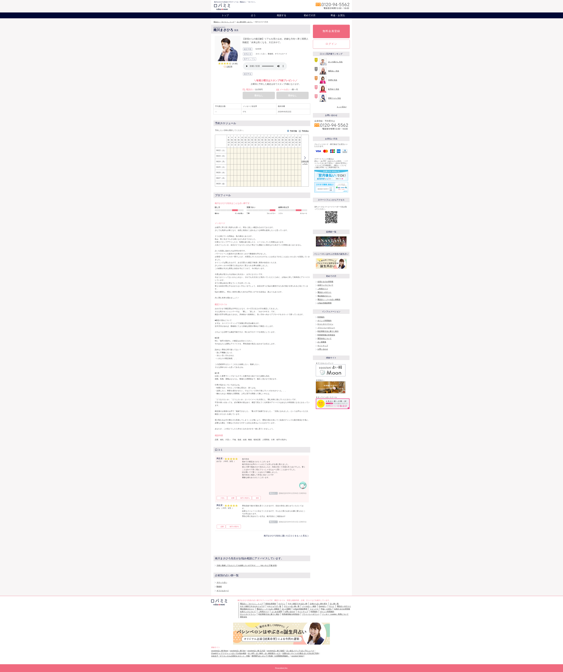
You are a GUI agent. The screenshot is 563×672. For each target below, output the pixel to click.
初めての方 (310, 15)
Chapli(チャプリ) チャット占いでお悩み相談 (228, 653)
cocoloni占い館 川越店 (276, 651)
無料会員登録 (331, 31)
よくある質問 (276, 612)
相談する (281, 15)
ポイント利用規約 (324, 321)
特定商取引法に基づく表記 (268, 614)
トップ (225, 15)
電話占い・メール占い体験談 (328, 299)
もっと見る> (342, 107)
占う (253, 15)
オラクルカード (223, 591)
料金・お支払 (338, 15)
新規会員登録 (270, 604)
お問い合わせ (322, 349)
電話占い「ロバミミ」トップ (223, 22)
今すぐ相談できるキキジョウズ (252, 606)
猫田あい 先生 (333, 71)
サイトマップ (322, 346)
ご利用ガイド (322, 289)
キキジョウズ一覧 (274, 606)
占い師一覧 (334, 604)
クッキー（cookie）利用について (335, 614)
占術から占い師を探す (318, 604)
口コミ (331, 606)
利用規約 (320, 317)
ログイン (331, 43)
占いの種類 (286, 609)
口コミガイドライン (325, 324)
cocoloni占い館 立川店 (256, 651)
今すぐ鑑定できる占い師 (297, 604)
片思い (223, 498)
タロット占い (222, 582)
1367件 (229, 67)
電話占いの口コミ (324, 292)
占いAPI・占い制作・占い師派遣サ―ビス (264, 653)
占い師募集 (321, 342)
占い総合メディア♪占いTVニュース (300, 651)
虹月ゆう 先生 (333, 89)
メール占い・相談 (309, 606)
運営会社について (324, 338)
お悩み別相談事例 (324, 303)
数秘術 (219, 587)
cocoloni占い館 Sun (238, 651)
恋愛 (232, 498)
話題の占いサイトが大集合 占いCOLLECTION (300, 653)
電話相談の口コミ (324, 296)
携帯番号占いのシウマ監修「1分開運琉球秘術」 (271, 656)
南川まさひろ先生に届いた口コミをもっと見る (285, 535)
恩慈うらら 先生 (334, 98)
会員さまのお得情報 (325, 282)
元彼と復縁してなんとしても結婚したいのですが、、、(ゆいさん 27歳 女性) (247, 565)
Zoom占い (323, 606)
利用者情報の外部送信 (326, 335)
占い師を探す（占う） (245, 22)
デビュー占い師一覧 (292, 606)
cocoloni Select (297, 656)
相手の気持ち (245, 498)
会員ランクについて (325, 285)
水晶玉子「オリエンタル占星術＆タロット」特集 (230, 656)
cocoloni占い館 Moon (219, 651)
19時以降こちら (305, 162)
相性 (257, 498)
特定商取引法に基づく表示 (328, 331)
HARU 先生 (332, 80)
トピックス (314, 609)
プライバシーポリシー (326, 328)
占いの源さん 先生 (335, 62)
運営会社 (243, 617)
